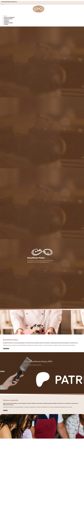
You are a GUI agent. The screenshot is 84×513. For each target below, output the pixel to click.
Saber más (2, 371)
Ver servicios (6, 348)
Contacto (6, 24)
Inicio (5, 15)
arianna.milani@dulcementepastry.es (9, 1)
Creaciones (6, 21)
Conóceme (6, 20)
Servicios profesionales (9, 17)
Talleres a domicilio (8, 18)
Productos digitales (8, 22)
